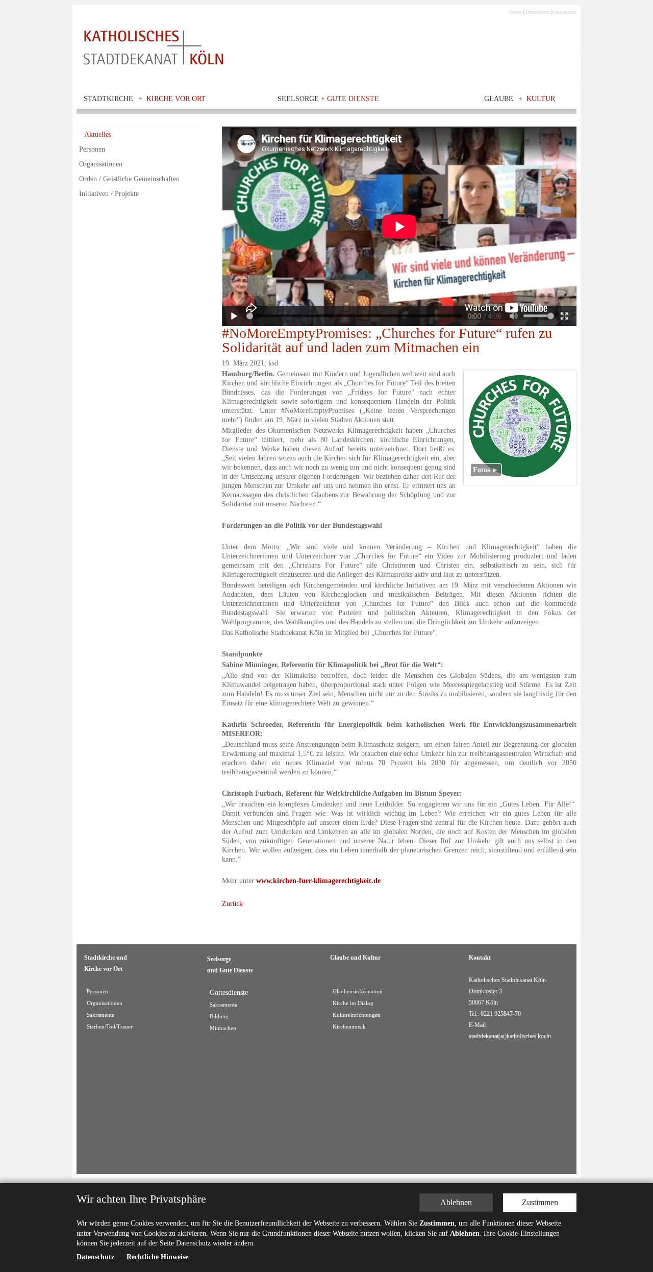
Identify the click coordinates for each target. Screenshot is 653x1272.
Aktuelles (97, 134)
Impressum (565, 12)
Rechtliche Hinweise (157, 1257)
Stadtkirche (108, 99)
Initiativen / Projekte (109, 194)
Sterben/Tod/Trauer (110, 1027)
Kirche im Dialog (353, 1003)
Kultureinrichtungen (357, 1015)
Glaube (498, 99)
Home (515, 12)
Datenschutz (537, 12)
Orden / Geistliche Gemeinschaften (129, 179)
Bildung (219, 1016)
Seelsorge (328, 99)
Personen (92, 149)
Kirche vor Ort (176, 99)
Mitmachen (223, 1028)
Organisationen (100, 164)
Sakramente (100, 1015)
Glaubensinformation (358, 991)
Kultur (540, 99)
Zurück (232, 904)
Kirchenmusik (349, 1027)
